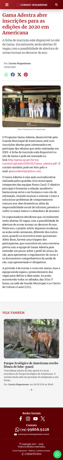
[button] (7, 4)
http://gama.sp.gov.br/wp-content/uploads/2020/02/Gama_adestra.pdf (29, 161)
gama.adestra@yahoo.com (25, 171)
